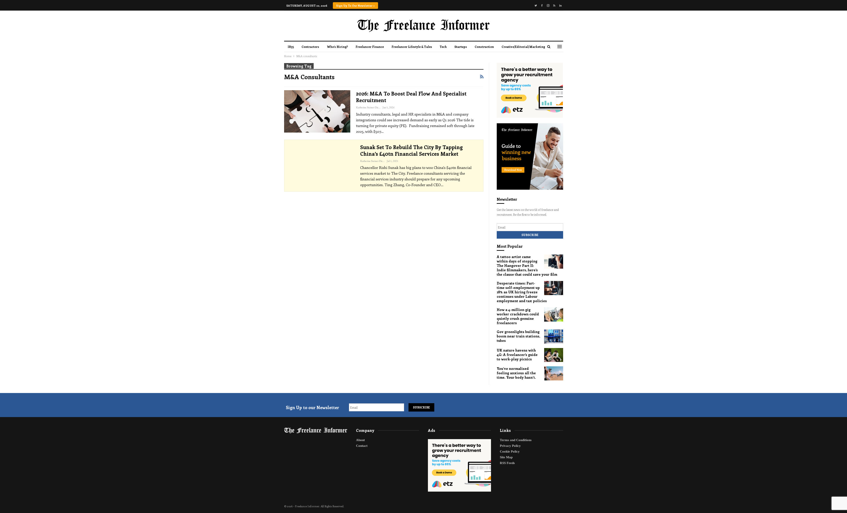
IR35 (291, 47)
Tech (443, 47)
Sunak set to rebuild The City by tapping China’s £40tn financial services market (411, 150)
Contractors (310, 47)
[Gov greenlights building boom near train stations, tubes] (553, 337)
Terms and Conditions (516, 440)
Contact (361, 445)
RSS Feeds (507, 463)
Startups (460, 47)
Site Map (506, 457)
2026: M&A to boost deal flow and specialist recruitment (411, 96)
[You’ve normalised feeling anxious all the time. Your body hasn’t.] (553, 373)
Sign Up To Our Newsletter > (355, 5)
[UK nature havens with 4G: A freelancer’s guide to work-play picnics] (553, 355)
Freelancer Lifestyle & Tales (412, 47)
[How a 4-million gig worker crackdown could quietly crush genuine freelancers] (553, 314)
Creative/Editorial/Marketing (523, 47)
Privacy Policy (510, 445)
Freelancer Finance (370, 47)
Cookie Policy (510, 451)
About (360, 440)
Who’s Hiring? (337, 47)
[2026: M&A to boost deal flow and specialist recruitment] (317, 111)
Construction (484, 47)
